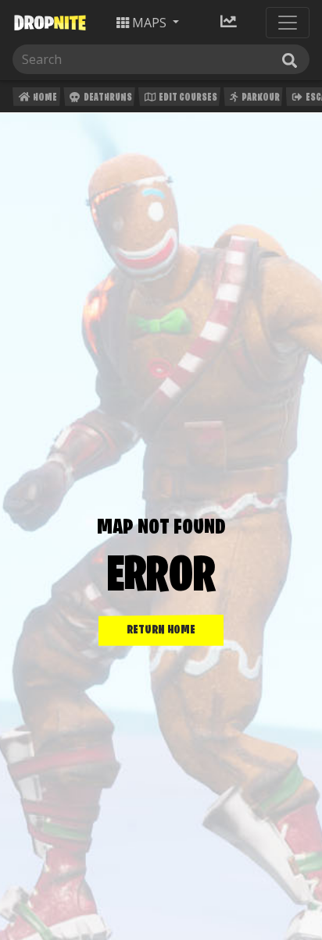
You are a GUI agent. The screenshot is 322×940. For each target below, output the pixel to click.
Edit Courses (187, 98)
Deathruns (107, 98)
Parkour (260, 98)
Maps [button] (149, 22)
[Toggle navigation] (287, 22)
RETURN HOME (161, 630)
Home (44, 98)
